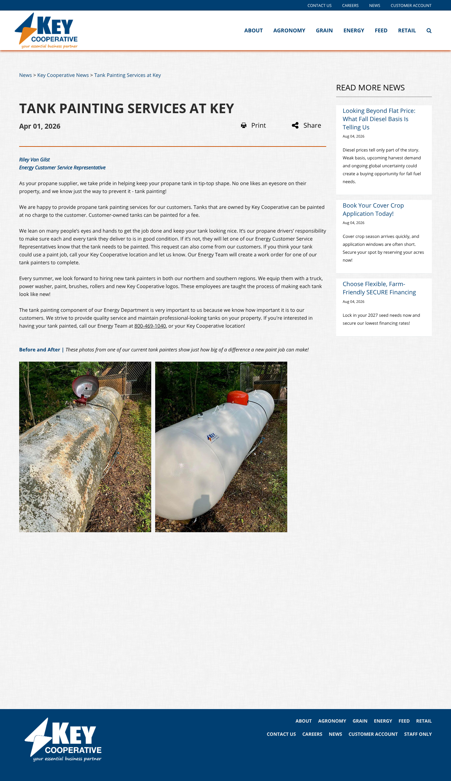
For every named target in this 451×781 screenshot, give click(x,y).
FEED (404, 721)
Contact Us (319, 5)
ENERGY (383, 721)
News (374, 5)
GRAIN (360, 721)
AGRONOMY (332, 721)
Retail (407, 30)
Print (258, 125)
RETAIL (424, 721)
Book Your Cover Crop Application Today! (373, 210)
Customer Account (411, 5)
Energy (353, 30)
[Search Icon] (429, 30)
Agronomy (289, 30)
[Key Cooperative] (55, 30)
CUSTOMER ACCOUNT (373, 734)
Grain (324, 30)
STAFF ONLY (418, 734)
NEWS (335, 734)
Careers (350, 5)
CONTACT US (281, 734)
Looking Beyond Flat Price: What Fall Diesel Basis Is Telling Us (379, 119)
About (253, 30)
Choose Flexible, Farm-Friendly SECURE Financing (379, 288)
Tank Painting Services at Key (127, 75)
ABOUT (303, 721)
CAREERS (312, 734)
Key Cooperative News (63, 75)
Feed (381, 30)
